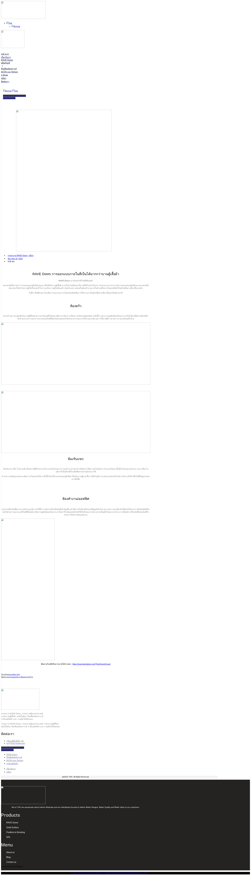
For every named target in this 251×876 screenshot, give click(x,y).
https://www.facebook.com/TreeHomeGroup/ (91, 664)
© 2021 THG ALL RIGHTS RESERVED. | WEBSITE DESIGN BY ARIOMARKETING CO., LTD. (109, 873)
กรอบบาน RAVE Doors (18, 255)
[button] (17, 69)
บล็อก (31, 255)
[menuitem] (9, 23)
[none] (78, 24)
